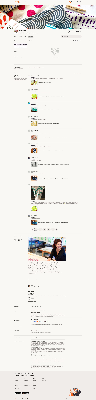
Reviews (20, 36)
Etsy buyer (32, 75)
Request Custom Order (21, 44)
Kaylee (32, 157)
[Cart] (80, 2)
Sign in (74, 1)
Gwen (32, 116)
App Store (18, 393)
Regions (80, 398)
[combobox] (44, 2)
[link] (32, 229)
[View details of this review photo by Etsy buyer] (38, 193)
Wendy (32, 89)
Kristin (32, 171)
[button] (71, 32)
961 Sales (15, 51)
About (25, 36)
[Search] (70, 2)
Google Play (25, 393)
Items (15, 36)
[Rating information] (19, 33)
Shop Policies (30, 36)
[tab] (20, 41)
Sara (31, 215)
